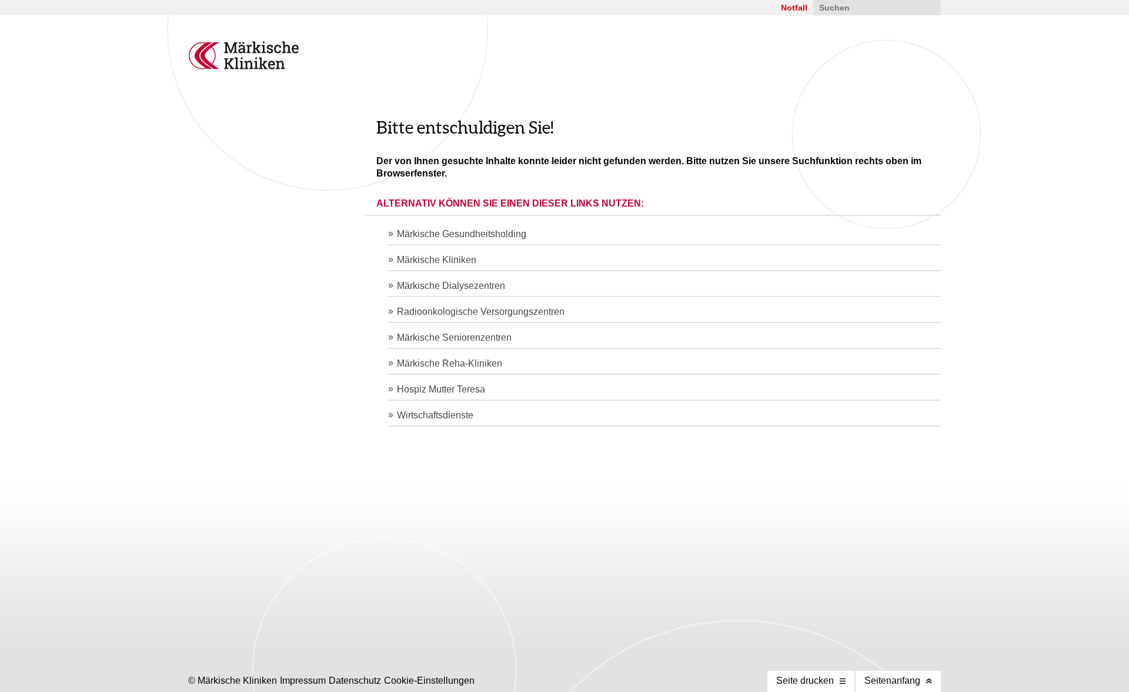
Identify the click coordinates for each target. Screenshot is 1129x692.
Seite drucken (805, 681)
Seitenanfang (892, 681)
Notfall (794, 7)
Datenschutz (355, 681)
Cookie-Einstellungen (429, 681)
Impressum (303, 681)
